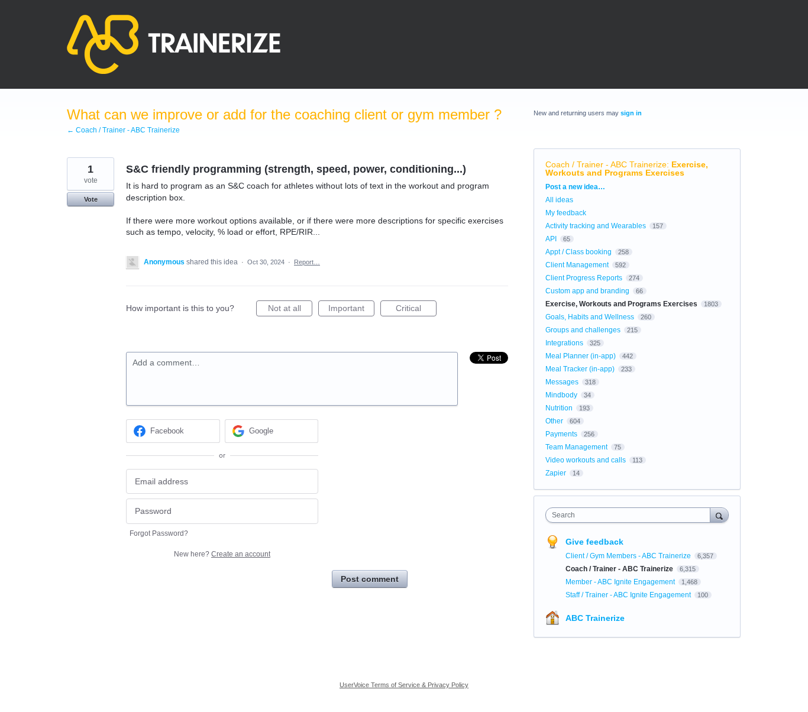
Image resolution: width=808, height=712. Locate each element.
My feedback (565, 213)
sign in (631, 112)
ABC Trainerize (595, 618)
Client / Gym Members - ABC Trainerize (629, 556)
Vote (91, 199)
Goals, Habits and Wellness (589, 317)
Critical (416, 309)
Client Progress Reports (583, 278)
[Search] (719, 514)
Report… (307, 262)
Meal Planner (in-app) (580, 356)
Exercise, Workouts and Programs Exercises (626, 168)
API (551, 239)
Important (351, 309)
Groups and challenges (582, 330)
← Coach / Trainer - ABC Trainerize (123, 130)
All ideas (559, 200)
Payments (561, 434)
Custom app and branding (587, 291)
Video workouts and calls (585, 460)
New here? (222, 554)
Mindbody (561, 395)
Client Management (577, 265)
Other (554, 421)
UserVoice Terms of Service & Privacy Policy (404, 684)
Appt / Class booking (578, 252)
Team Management (576, 447)
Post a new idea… (575, 187)
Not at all (290, 309)
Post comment (370, 579)
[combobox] (630, 515)
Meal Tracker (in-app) (580, 369)
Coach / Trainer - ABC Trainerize (606, 164)
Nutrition (559, 408)
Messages (561, 382)
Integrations (564, 343)
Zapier (555, 473)
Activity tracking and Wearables (595, 226)
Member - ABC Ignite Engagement (621, 582)
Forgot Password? (159, 533)
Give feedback (594, 541)
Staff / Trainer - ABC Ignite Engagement (629, 595)
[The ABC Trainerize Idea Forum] (173, 44)
